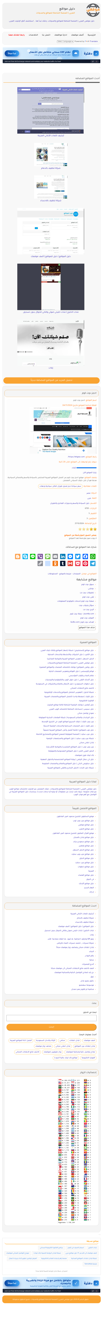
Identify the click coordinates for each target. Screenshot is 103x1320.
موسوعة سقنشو (86, 985)
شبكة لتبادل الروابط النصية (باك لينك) (47, 1253)
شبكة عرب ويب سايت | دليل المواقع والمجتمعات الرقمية (70, 739)
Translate (94, 42)
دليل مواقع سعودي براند (83, 842)
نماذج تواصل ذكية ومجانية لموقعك (80, 1052)
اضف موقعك (89, 1041)
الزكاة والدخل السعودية (45, 1041)
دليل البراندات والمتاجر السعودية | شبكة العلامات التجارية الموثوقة (66, 718)
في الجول (90, 879)
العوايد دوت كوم (87, 618)
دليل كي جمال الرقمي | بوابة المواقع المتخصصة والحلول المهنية (67, 760)
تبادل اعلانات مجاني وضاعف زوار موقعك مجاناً (75, 948)
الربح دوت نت (88, 610)
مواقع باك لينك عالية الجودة (65, 1058)
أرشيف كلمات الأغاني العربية (82, 914)
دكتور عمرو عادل (87, 981)
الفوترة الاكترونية (88, 1058)
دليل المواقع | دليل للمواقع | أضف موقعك (76, 927)
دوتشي (91, 589)
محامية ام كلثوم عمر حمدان (82, 989)
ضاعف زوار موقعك (43, 1046)
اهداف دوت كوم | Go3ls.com (82, 622)
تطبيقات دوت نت (87, 593)
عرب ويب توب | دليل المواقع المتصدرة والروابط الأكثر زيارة (70, 747)
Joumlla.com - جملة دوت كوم (82, 614)
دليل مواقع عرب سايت (84, 863)
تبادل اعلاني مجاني (86, 743)
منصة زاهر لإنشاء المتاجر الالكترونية (54, 1259)
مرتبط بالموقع (65, 574)
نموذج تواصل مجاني (85, 713)
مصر (88, 493)
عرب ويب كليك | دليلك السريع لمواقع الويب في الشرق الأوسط (68, 722)
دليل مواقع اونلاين (86, 846)
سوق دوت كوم (87, 585)
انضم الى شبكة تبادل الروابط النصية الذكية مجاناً (51, 1271)
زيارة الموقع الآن (90, 473)
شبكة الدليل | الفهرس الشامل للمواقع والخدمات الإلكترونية (69, 692)
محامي (62, 1041)
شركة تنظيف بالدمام (85, 918)
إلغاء (74, 468)
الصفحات (76, 574)
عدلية (91, 960)
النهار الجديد (89, 888)
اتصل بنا (46, 35)
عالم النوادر (89, 956)
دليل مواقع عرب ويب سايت (82, 854)
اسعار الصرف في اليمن (75, 1248)
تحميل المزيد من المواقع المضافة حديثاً (51, 380)
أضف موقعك (77, 35)
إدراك (91, 892)
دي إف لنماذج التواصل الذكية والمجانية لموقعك (74, 973)
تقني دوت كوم (88, 597)
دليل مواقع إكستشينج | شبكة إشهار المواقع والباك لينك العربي (67, 651)
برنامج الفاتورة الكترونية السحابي (51, 1248)
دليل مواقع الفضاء (86, 875)
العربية (91, 871)
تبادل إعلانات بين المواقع (85, 1046)
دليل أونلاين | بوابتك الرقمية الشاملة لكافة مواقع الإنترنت (70, 705)
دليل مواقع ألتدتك (86, 884)
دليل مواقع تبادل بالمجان (83, 838)
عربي (89, 498)
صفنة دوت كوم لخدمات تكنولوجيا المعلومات (75, 601)
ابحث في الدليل (90, 1013)
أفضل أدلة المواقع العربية (21, 1041)
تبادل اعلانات (74, 1041)
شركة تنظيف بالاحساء (84, 922)
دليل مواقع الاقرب (86, 829)
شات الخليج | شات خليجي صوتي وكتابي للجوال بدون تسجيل (69, 931)
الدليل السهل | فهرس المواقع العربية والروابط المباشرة (70, 659)
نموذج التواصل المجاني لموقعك (17, 1253)
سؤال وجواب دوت (86, 606)
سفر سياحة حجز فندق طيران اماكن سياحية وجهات (60, 486)
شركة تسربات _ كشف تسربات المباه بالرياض (75, 943)
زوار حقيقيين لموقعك (53, 1052)
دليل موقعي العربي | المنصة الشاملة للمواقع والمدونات (70, 663)
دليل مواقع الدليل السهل (83, 850)
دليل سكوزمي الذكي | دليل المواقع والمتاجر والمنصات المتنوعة (68, 764)
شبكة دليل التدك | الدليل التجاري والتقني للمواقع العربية (70, 768)
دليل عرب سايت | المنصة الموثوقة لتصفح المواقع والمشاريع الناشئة (65, 734)
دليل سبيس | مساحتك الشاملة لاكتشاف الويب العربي (71, 709)
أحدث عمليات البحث (88, 1035)
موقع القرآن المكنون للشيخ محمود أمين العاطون (73, 833)
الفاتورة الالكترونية (86, 701)
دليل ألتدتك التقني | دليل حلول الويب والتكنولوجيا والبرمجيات (69, 680)
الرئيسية (92, 35)
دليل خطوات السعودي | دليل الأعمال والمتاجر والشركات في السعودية (65, 684)
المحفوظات (53, 574)
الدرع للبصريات (88, 964)
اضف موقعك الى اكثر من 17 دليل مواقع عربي (81, 1253)
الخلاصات (33, 35)
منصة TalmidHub (90, 1264)
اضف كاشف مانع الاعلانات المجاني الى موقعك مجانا (72, 968)
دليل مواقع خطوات (86, 867)
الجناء (91, 952)
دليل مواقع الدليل (86, 858)
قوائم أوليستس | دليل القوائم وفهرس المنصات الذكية (71, 671)
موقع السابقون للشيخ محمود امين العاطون (75, 817)
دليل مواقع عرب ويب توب (83, 821)
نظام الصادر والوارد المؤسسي (81, 676)
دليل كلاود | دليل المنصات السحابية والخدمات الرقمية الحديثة (68, 726)
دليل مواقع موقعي (86, 825)
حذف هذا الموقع (87, 628)
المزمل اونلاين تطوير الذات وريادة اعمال (23, 1259)
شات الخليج (92, 1248)
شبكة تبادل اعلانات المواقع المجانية (84, 1259)
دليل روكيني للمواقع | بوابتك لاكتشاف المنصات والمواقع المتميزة (66, 667)
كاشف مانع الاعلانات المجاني (82, 688)
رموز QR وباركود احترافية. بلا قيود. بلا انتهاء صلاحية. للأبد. (70, 939)
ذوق (92, 977)
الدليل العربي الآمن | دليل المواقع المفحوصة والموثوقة (71, 751)
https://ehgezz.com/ (76, 457)
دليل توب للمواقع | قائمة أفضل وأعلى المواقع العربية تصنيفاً (68, 730)
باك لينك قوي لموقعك (84, 755)
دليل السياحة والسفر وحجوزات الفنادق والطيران (69, 503)
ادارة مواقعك (60, 35)
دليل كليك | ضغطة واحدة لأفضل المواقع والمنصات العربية (69, 697)
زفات (92, 935)
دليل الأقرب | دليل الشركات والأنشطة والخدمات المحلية (71, 655)
